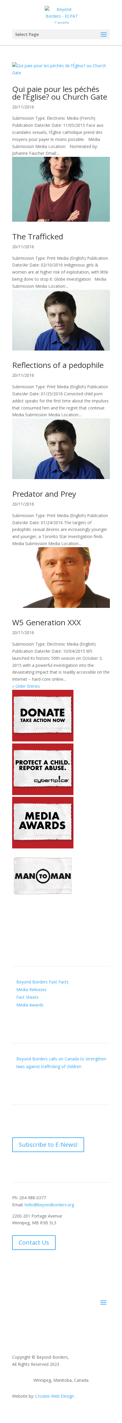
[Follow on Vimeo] (52, 1121)
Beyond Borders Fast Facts (42, 982)
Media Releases (31, 989)
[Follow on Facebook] (17, 1121)
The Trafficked (37, 236)
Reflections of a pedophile (58, 365)
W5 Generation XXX (46, 622)
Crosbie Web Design (54, 1396)
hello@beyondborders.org (49, 1205)
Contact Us (34, 1242)
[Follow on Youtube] (40, 1121)
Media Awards (30, 1005)
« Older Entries (26, 686)
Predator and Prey (44, 493)
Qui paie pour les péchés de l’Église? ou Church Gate (59, 93)
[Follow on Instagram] (64, 1121)
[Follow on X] (28, 1121)
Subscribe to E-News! (48, 1145)
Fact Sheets (27, 997)
